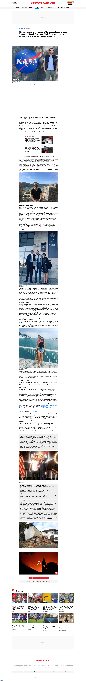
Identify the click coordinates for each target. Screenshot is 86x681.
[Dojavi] (14, 3)
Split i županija (31, 7)
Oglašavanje (54, 671)
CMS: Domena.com (51, 677)
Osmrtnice (68, 7)
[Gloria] (43, 666)
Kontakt (49, 671)
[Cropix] (32, 668)
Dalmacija (37, 7)
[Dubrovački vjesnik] (40, 668)
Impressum (44, 671)
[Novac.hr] (69, 666)
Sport (45, 7)
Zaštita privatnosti (38, 671)
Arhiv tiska (63, 7)
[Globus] (34, 666)
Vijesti (26, 7)
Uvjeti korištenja (20, 671)
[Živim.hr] (39, 666)
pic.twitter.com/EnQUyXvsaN (25, 409)
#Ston (45, 405)
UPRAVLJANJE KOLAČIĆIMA (43, 674)
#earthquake (52, 405)
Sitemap (67, 671)
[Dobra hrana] (51, 666)
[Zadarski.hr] (48, 668)
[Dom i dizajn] (57, 666)
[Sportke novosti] (30, 666)
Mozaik (42, 7)
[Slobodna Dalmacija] (43, 3)
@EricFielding (43, 406)
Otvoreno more (56, 7)
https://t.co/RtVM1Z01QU (46, 407)
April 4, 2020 (34, 411)
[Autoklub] (62, 666)
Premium (17, 7)
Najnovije (22, 7)
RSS (64, 671)
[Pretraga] (73, 4)
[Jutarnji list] (18, 666)
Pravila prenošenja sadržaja (29, 671)
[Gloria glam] (46, 666)
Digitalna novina (59, 671)
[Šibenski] (54, 668)
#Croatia (21, 406)
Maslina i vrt (50, 7)
